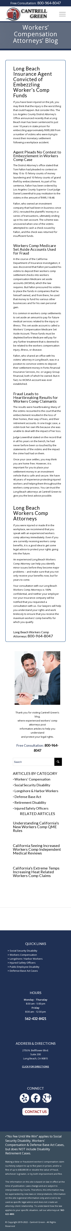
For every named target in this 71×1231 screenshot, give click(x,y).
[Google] (46, 1101)
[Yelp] (24, 1101)
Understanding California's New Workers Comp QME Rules (36, 827)
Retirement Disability (30, 802)
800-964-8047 (49, 2)
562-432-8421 (35, 1019)
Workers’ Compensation (32, 779)
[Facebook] (35, 1101)
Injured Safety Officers (31, 808)
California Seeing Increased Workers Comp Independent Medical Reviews (37, 849)
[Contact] (35, 1114)
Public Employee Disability (24, 966)
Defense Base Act (27, 797)
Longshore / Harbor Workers (26, 958)
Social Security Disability (32, 785)
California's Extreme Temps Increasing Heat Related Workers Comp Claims (36, 872)
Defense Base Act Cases (24, 970)
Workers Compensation (23, 954)
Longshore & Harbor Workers (36, 791)
